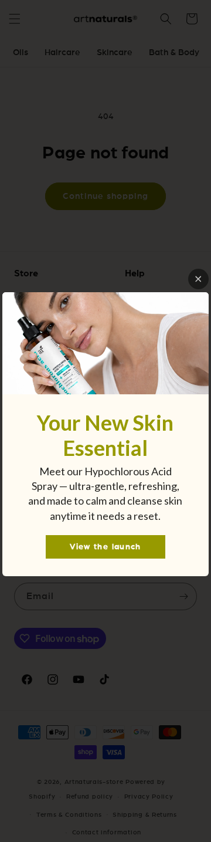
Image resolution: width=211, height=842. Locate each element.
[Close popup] (198, 279)
